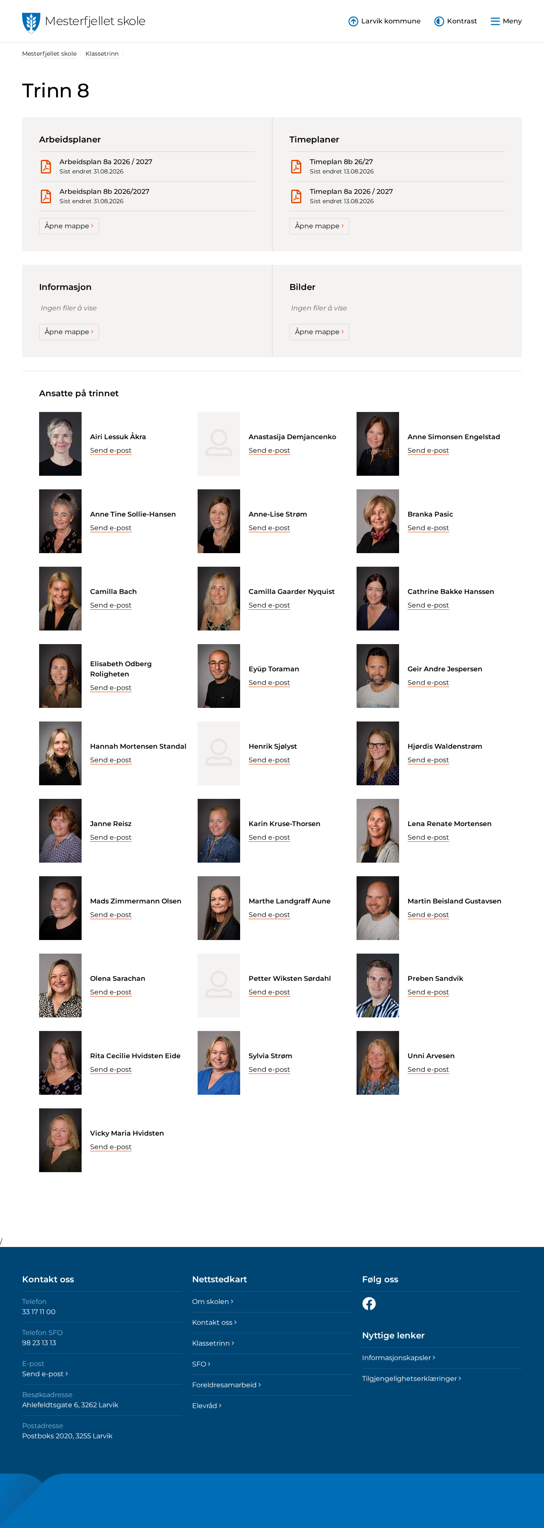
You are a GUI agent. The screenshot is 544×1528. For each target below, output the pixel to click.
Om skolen (210, 1302)
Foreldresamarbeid (224, 1385)
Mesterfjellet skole (49, 53)
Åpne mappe (67, 226)
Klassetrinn (102, 53)
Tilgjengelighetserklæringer (409, 1379)
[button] (455, 21)
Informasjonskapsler (396, 1358)
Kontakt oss (212, 1322)
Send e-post (111, 450)
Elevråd (204, 1406)
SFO (199, 1364)
